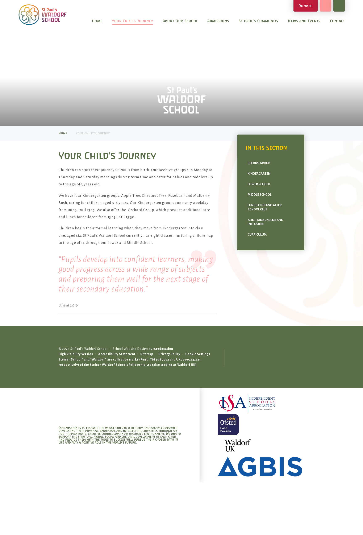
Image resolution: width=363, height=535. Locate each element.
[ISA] (261, 403)
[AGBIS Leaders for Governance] (261, 466)
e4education (163, 348)
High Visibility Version (76, 354)
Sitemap (146, 354)
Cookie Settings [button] (197, 354)
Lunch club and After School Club (265, 207)
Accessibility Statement (116, 354)
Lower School (259, 184)
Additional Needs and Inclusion (265, 222)
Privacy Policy (169, 354)
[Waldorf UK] (261, 445)
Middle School (259, 194)
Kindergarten (259, 173)
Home (63, 133)
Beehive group (259, 163)
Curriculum (257, 234)
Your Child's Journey (93, 133)
